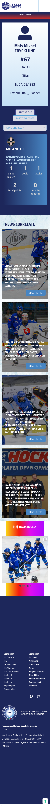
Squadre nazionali (37, 678)
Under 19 (8, 675)
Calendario (34, 664)
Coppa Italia (9, 689)
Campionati (9, 654)
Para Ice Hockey (11, 671)
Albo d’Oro (34, 675)
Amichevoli (34, 661)
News (31, 668)
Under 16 (8, 678)
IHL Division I (10, 664)
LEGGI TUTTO (35, 293)
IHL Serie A (9, 657)
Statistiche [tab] (25, 112)
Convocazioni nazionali (35, 683)
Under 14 (8, 682)
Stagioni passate (36, 671)
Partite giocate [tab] (25, 118)
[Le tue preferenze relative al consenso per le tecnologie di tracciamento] (45, 801)
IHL (5, 661)
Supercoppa (9, 685)
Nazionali (33, 657)
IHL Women (9, 668)
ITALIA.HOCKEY (28, 527)
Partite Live (25, 14)
